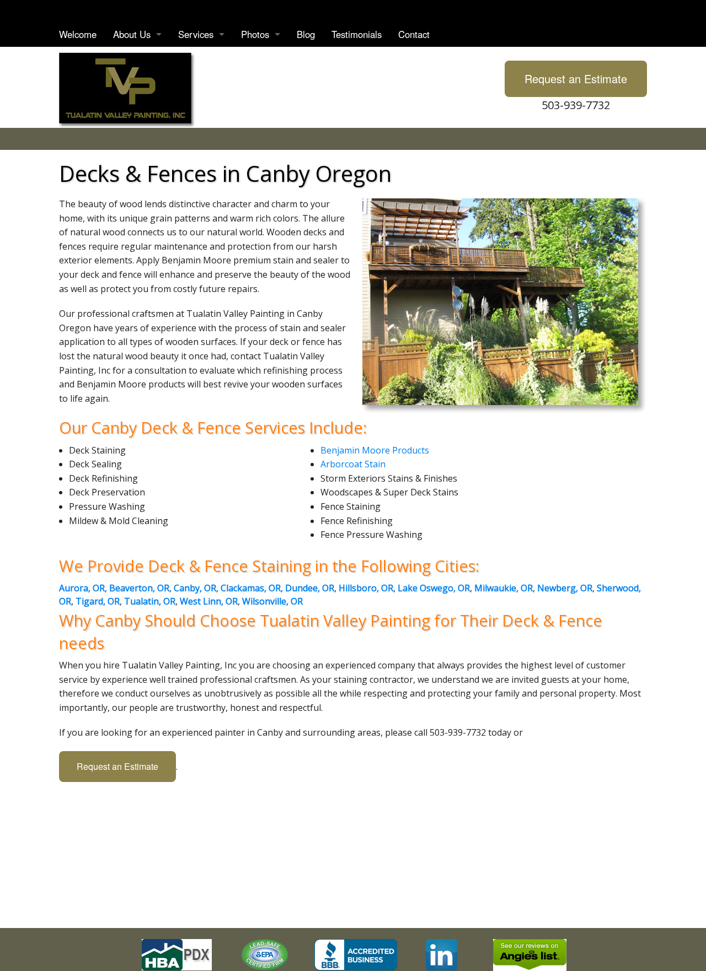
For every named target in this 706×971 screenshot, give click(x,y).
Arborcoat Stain (353, 464)
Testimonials (356, 34)
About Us (132, 34)
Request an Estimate (576, 79)
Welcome (78, 34)
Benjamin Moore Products (374, 450)
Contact (414, 34)
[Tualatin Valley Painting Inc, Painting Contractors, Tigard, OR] (355, 954)
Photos (255, 34)
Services (195, 34)
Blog (306, 34)
